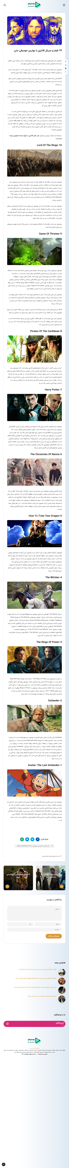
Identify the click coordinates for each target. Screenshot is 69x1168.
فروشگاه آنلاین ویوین (34, 1048)
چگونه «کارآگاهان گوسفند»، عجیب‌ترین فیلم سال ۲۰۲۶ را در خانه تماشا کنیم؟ (37, 969)
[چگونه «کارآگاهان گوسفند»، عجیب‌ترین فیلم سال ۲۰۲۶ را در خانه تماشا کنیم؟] (61, 972)
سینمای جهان (52, 856)
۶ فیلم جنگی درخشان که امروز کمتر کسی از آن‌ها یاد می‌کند (42, 996)
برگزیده (54, 20)
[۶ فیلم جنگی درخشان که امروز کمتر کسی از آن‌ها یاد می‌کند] (61, 999)
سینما (58, 856)
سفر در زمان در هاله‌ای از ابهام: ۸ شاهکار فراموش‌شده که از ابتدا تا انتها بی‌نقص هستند (35, 987)
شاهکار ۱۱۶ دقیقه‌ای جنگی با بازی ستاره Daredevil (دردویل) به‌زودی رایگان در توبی (35, 978)
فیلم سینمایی (45, 856)
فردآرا (37, 1054)
